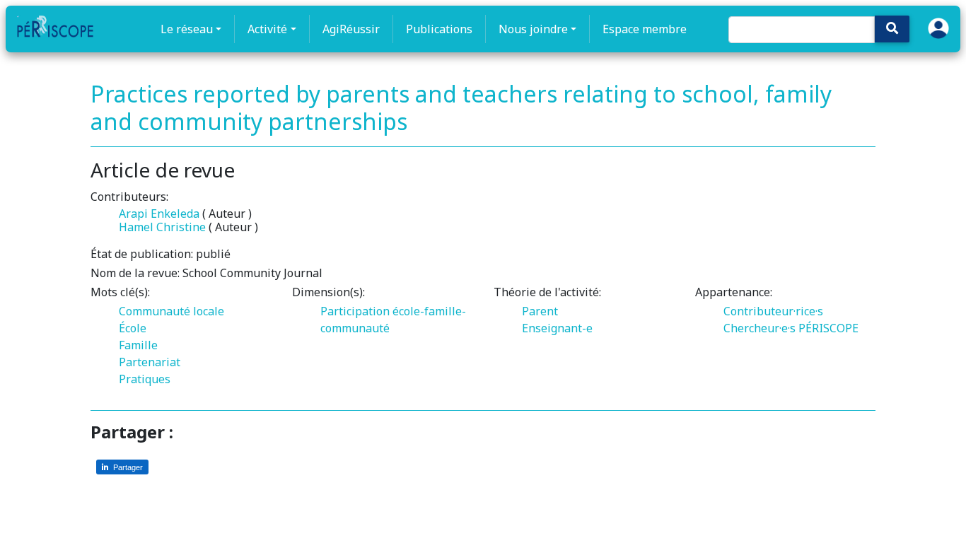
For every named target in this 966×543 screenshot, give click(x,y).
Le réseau (187, 29)
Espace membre (645, 29)
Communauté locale (171, 311)
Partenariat (149, 362)
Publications (439, 29)
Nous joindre (533, 29)
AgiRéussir (351, 29)
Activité (267, 29)
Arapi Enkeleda (159, 213)
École (132, 328)
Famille (138, 345)
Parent (540, 311)
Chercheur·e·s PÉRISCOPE (791, 328)
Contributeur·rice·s (773, 311)
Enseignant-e (557, 328)
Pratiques (144, 379)
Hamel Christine (162, 227)
